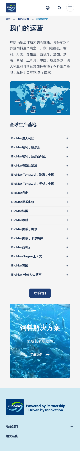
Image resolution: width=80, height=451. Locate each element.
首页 (8, 19)
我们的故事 (23, 19)
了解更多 (36, 354)
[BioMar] (11, 8)
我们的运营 (42, 19)
